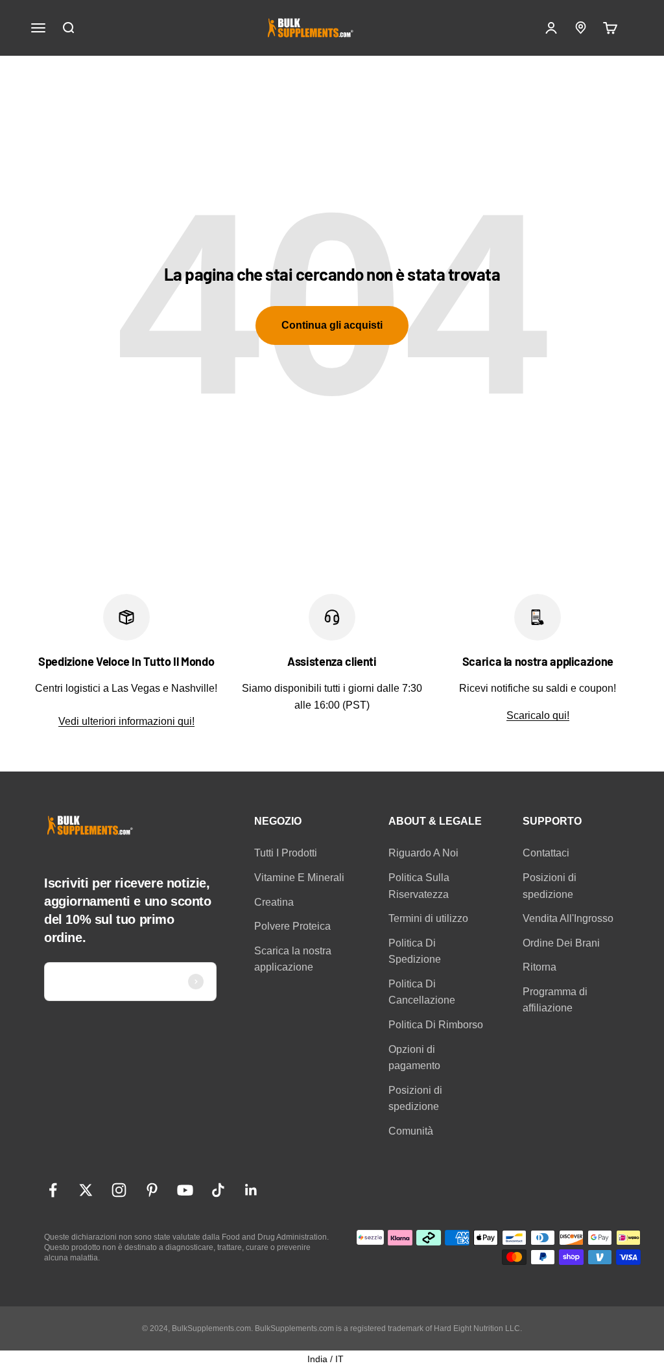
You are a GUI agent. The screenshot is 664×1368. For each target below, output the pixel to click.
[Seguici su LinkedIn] (251, 1190)
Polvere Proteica (292, 926)
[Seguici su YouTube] (185, 1190)
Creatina (274, 902)
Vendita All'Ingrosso (568, 918)
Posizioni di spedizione (415, 1099)
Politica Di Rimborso (435, 1024)
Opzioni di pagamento (414, 1058)
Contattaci (546, 852)
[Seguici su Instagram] (119, 1190)
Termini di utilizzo (428, 918)
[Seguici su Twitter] (86, 1190)
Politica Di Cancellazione (421, 992)
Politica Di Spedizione (414, 951)
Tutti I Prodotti (285, 852)
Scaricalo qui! (537, 715)
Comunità (410, 1131)
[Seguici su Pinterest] (152, 1190)
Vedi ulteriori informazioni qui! (126, 721)
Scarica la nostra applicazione (292, 959)
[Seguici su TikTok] (218, 1190)
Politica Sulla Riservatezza (418, 886)
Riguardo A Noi (423, 852)
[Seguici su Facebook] (53, 1190)
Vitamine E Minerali (299, 877)
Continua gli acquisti (332, 325)
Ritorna (539, 967)
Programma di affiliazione (555, 1000)
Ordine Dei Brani (561, 943)
